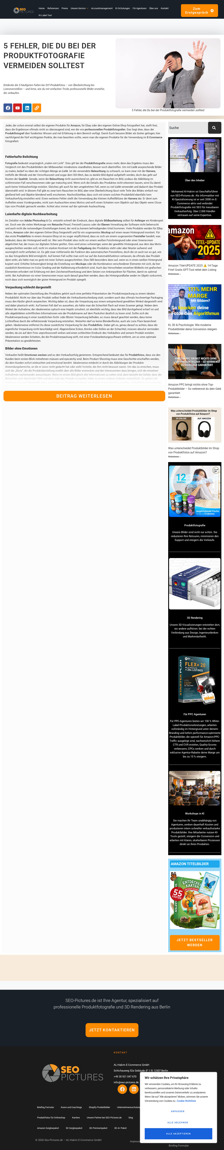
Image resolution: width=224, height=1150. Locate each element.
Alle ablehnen (177, 1122)
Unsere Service (78, 8)
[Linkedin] (27, 107)
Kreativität (34, 382)
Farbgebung (85, 248)
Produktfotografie (94, 163)
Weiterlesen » (174, 274)
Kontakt (165, 8)
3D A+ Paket (120, 1128)
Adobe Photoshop (35, 220)
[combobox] (188, 128)
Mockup (106, 232)
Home (42, 8)
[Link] (36, 107)
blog (131, 1117)
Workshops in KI (194, 813)
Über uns (153, 8)
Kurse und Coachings (71, 1107)
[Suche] (214, 128)
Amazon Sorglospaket (48, 1128)
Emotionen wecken (35, 355)
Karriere (76, 1117)
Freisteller (139, 236)
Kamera (150, 171)
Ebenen (105, 224)
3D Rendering (195, 617)
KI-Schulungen (122, 8)
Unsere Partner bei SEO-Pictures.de (104, 1117)
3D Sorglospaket (74, 1128)
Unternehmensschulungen (130, 1107)
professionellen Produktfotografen (105, 129)
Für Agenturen (139, 8)
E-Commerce (154, 137)
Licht (134, 167)
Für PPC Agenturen (195, 714)
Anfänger (140, 220)
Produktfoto (24, 236)
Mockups (81, 263)
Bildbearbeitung (113, 220)
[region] (178, 1107)
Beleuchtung (98, 171)
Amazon (75, 125)
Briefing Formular (45, 1107)
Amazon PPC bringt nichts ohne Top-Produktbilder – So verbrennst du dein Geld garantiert (194, 389)
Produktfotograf (14, 133)
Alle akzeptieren (178, 1134)
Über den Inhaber (195, 180)
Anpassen (178, 1111)
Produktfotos (136, 355)
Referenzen (53, 8)
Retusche (57, 224)
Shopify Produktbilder (99, 1107)
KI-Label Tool (45, 15)
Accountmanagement (102, 8)
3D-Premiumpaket (98, 1128)
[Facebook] (8, 107)
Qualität (23, 179)
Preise (65, 8)
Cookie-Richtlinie (186, 1100)
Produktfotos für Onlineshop (51, 1117)
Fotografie (11, 163)
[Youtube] (17, 107)
